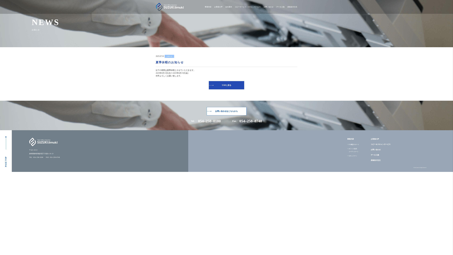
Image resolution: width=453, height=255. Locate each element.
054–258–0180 (209, 121)
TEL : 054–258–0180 (36, 157)
